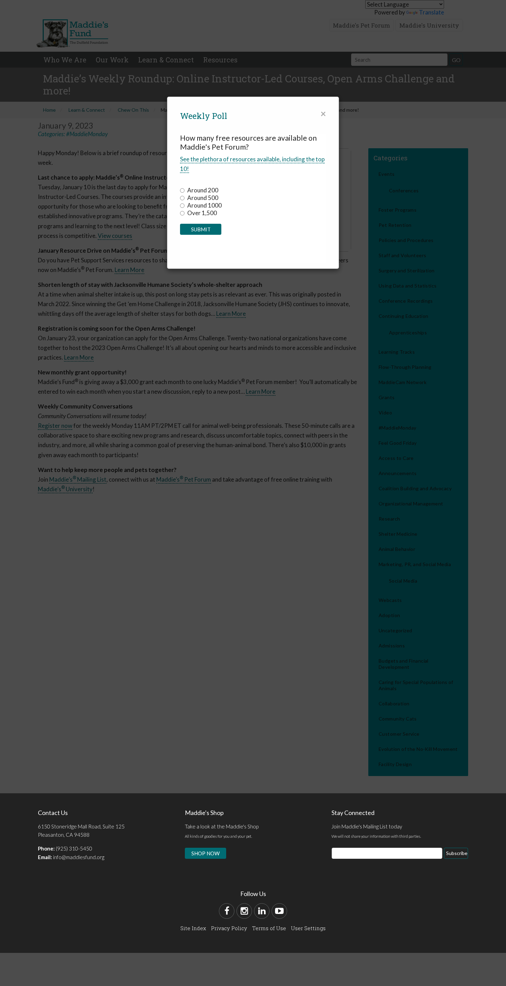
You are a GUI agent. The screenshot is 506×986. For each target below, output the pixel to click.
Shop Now (205, 853)
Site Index (193, 928)
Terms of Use (269, 928)
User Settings (308, 928)
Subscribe (456, 853)
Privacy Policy (229, 928)
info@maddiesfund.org (78, 857)
